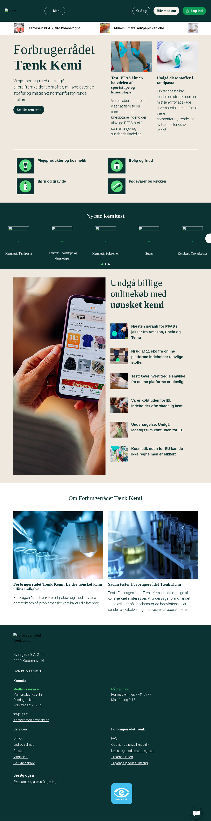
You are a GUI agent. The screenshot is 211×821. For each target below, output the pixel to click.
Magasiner (20, 757)
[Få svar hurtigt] (196, 813)
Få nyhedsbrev (24, 763)
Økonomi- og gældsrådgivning (34, 782)
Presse (18, 751)
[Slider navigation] (102, 264)
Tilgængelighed (122, 757)
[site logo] (21, 10)
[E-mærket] (121, 793)
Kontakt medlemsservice (31, 720)
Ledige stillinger (24, 745)
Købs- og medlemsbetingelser (133, 751)
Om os (18, 738)
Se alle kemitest (29, 110)
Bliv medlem (166, 11)
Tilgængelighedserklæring (129, 763)
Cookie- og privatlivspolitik (130, 745)
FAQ (114, 738)
